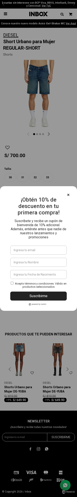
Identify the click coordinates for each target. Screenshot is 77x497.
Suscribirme (38, 296)
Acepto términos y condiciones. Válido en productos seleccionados (41, 285)
